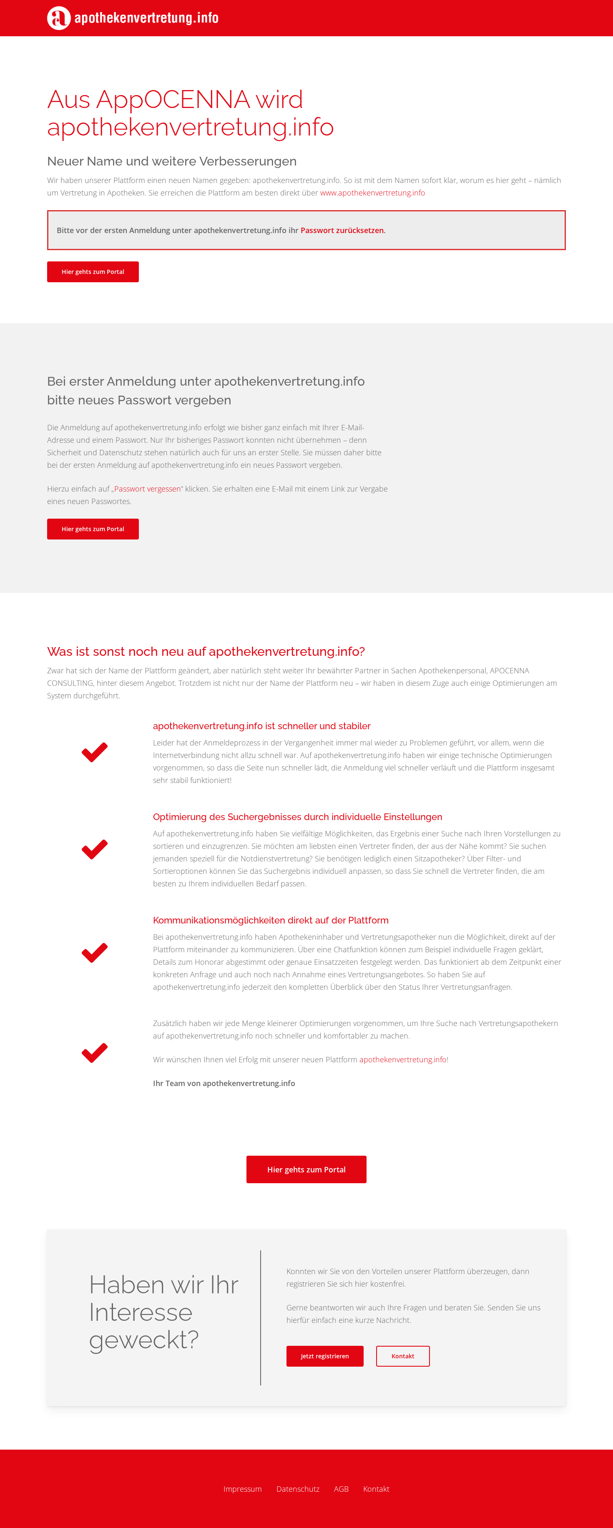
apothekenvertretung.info (403, 1059)
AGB (341, 1489)
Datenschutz (297, 1489)
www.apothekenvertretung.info (372, 193)
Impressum (243, 1489)
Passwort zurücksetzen (342, 230)
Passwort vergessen (147, 489)
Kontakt (376, 1489)
